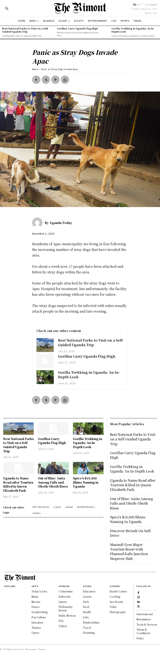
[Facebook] (36, 79)
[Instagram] (138, 597)
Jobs (86, 617)
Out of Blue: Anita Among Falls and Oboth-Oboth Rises (53, 482)
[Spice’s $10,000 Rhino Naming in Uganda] (88, 468)
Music (35, 596)
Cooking (115, 596)
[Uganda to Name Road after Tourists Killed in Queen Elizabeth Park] (18, 468)
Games (87, 596)
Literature (37, 622)
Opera (35, 632)
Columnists (65, 591)
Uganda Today (61, 223)
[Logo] (80, 8)
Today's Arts (39, 591)
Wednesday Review (66, 608)
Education (89, 591)
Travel (87, 627)
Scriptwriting (39, 612)
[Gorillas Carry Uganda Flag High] (45, 361)
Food (86, 606)
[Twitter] (46, 79)
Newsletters (143, 619)
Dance (35, 606)
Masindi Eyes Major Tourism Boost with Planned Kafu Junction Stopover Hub (129, 551)
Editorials (64, 596)
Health (87, 612)
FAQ (61, 620)
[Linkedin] (138, 601)
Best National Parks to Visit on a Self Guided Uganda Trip (25, 30)
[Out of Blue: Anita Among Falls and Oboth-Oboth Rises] (53, 468)
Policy (140, 638)
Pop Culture (38, 617)
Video (113, 606)
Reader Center (118, 591)
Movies (35, 601)
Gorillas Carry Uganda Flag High (77, 28)
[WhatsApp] (65, 79)
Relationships (91, 622)
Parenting (89, 632)
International (144, 614)
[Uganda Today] (38, 222)
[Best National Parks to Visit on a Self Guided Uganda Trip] (45, 345)
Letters (63, 601)
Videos (63, 626)
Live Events (116, 601)
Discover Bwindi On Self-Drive (130, 533)
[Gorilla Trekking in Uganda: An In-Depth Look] (45, 377)
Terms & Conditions (143, 631)
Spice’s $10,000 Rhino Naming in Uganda (85, 482)
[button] (6, 8)
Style (86, 601)
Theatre (36, 627)
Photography (118, 612)
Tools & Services (146, 624)
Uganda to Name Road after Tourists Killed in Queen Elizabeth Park (18, 484)
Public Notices (67, 615)
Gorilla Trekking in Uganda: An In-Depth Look (132, 30)
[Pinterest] (55, 79)
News (35, 69)
